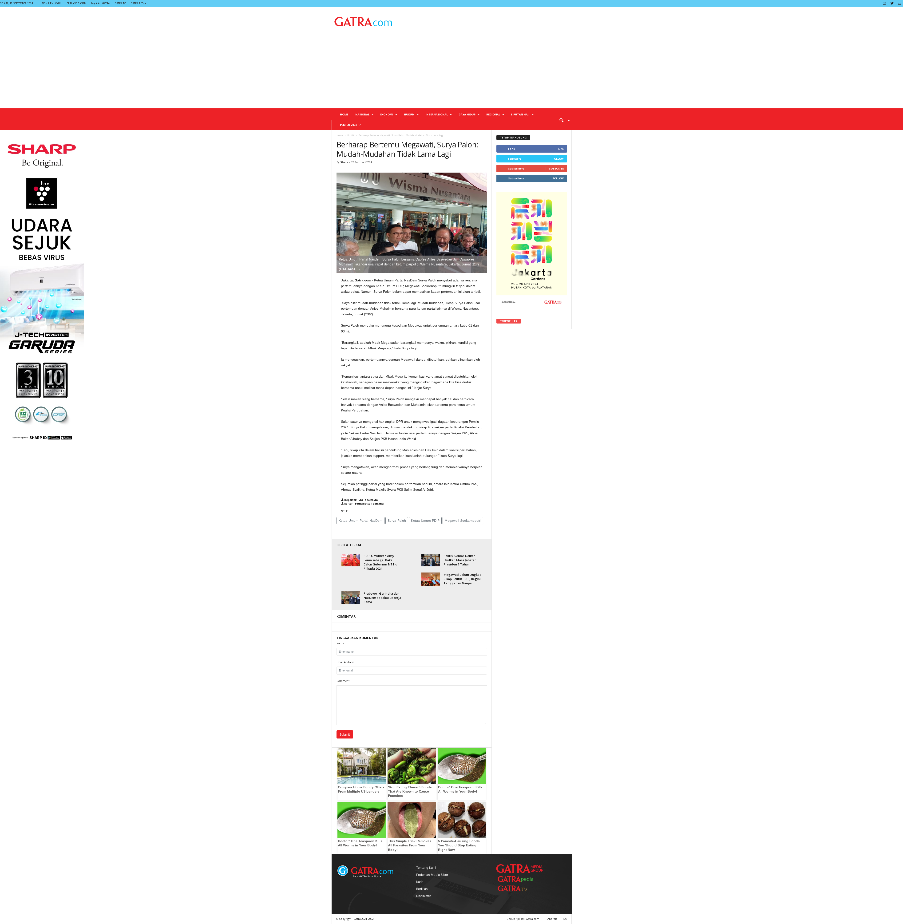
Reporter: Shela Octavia (361, 499)
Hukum (409, 114)
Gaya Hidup (467, 114)
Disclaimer (423, 896)
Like (561, 148)
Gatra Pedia (138, 3)
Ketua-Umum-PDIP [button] (425, 520)
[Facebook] (877, 3)
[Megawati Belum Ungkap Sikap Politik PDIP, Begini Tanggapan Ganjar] (430, 579)
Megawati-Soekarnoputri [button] (463, 520)
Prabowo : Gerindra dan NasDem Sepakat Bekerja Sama (382, 597)
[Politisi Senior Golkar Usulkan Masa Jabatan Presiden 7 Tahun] (430, 560)
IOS (565, 918)
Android (552, 918)
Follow (558, 158)
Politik (350, 135)
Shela (344, 162)
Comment (343, 681)
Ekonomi (386, 114)
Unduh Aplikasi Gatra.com (523, 918)
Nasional (362, 114)
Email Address (345, 662)
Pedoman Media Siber (432, 875)
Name (340, 643)
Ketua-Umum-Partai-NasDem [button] (360, 520)
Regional (493, 114)
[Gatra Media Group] (519, 868)
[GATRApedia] (517, 879)
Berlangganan (76, 3)
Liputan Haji (520, 114)
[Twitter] (892, 3)
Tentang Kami (426, 867)
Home (344, 114)
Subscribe (556, 168)
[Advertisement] (451, 73)
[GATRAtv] (517, 888)
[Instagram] (884, 3)
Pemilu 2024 (348, 124)
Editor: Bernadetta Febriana (364, 503)
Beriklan (422, 889)
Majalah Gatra (100, 3)
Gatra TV (120, 3)
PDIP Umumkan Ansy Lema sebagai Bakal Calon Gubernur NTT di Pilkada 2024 (381, 562)
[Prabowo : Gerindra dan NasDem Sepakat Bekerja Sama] (350, 597)
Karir (419, 882)
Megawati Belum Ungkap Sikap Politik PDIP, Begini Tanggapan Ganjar (462, 579)
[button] (562, 120)
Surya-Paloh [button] (397, 520)
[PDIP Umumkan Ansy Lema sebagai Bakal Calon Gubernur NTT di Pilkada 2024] (350, 560)
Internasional (436, 114)
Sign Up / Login (52, 3)
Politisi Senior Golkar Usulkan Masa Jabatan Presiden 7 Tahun (460, 560)
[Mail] (899, 3)
